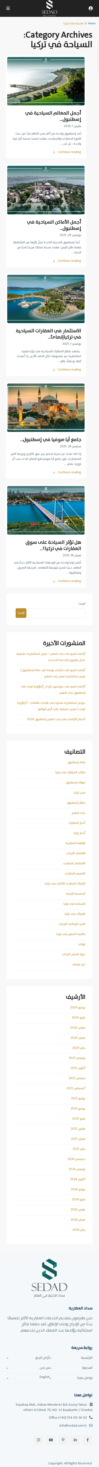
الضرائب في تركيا (75, 913)
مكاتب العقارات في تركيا (70, 772)
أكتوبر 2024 (77, 1179)
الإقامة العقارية (75, 843)
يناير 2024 (78, 1229)
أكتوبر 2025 (77, 1068)
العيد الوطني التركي (72, 924)
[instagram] (38, 1440)
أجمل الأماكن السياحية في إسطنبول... (54, 225)
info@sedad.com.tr (73, 1425)
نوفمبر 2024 (76, 1169)
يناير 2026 (78, 1048)
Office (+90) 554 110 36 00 (68, 1417)
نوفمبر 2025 (77, 1058)
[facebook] (88, 1440)
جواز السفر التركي (73, 954)
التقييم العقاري (75, 873)
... (61, 143)
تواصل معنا (85, 1378)
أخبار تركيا (79, 833)
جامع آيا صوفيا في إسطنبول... (50, 439)
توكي (81, 944)
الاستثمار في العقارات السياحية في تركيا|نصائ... (48, 334)
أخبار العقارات (76, 823)
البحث (81, 603)
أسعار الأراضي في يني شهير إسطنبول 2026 (56, 719)
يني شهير (78, 812)
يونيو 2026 (77, 1007)
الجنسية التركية (75, 893)
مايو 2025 (78, 1118)
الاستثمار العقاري (74, 863)
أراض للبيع (42, 1357)
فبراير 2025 (78, 1138)
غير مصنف (78, 964)
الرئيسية (87, 1357)
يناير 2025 (79, 1149)
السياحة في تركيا (74, 903)
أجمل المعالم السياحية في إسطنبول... (53, 116)
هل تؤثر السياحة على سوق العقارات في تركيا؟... (53, 545)
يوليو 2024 (78, 1189)
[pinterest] (63, 1440)
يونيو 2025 (78, 1108)
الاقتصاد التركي (75, 853)
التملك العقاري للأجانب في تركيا (65, 883)
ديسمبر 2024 (76, 1159)
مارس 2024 (77, 1209)
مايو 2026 (78, 1017)
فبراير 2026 (77, 1037)
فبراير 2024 (78, 1219)
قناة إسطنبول (76, 762)
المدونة (87, 1368)
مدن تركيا (79, 792)
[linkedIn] (75, 1440)
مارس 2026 (77, 1027)
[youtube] (51, 1440)
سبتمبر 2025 (77, 1078)
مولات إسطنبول (75, 782)
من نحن (45, 1368)
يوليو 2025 (78, 1098)
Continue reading (69, 152)
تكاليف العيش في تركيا (70, 934)
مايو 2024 (78, 1199)
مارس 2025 (78, 1128)
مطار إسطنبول (76, 802)
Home (91, 23)
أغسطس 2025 (75, 1088)
